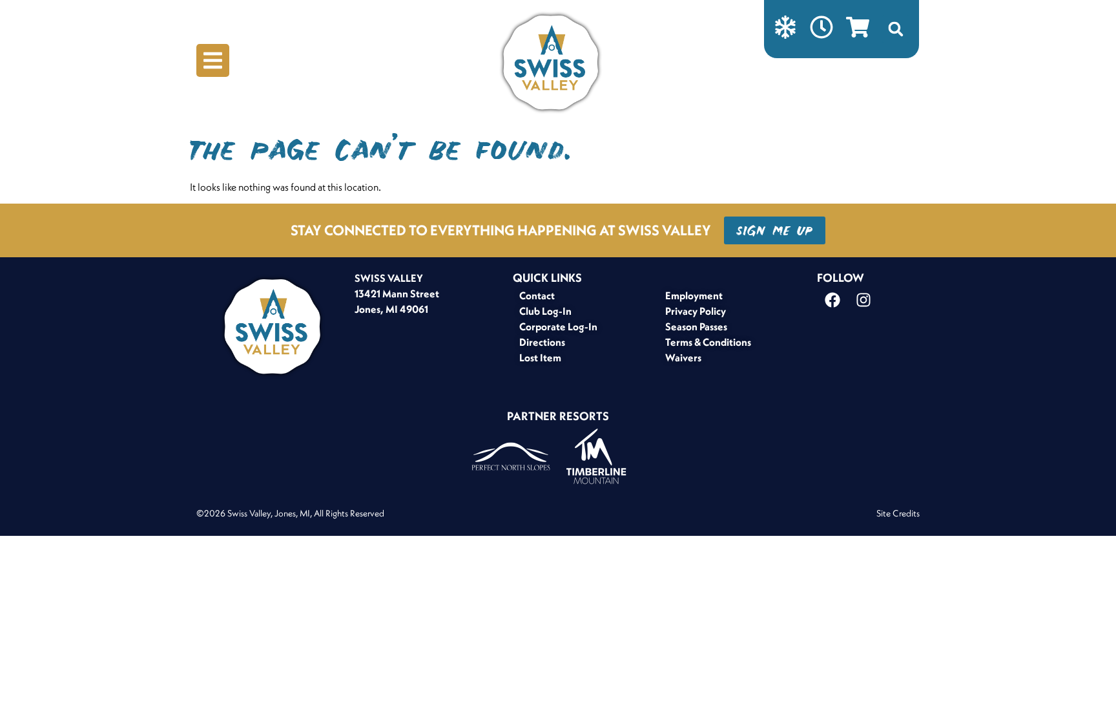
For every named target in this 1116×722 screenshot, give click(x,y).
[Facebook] (832, 299)
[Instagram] (863, 299)
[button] (895, 29)
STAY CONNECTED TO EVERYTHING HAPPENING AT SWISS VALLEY (501, 230)
